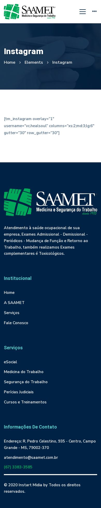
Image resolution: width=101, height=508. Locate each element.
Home (9, 62)
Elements (34, 62)
